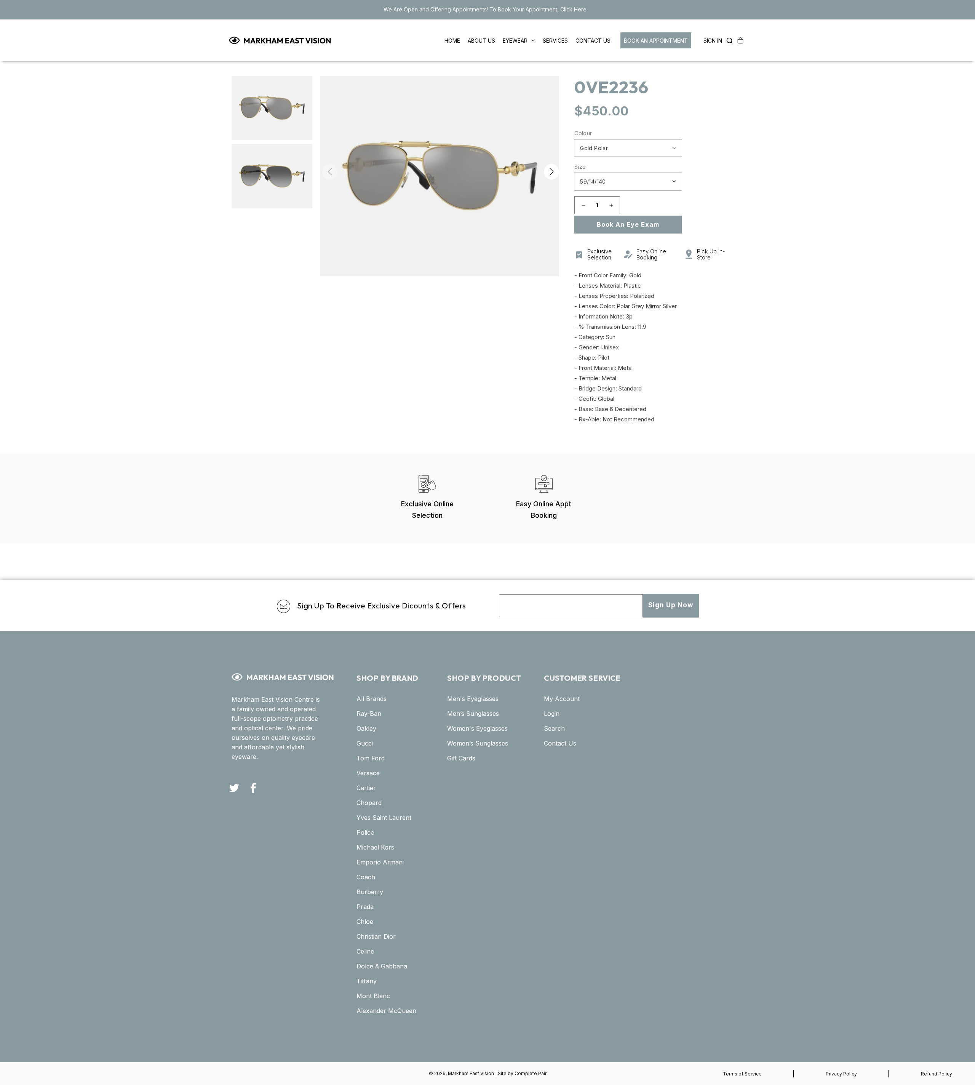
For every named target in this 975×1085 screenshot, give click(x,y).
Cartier (366, 787)
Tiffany (366, 981)
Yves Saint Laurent (383, 817)
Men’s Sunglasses (473, 713)
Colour (583, 133)
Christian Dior (376, 936)
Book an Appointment (656, 40)
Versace (368, 773)
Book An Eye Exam (628, 224)
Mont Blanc (373, 995)
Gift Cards (461, 758)
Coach (365, 877)
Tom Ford (370, 758)
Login (551, 713)
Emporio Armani (380, 862)
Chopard (369, 802)
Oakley (366, 728)
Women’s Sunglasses (477, 743)
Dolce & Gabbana (381, 966)
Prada (365, 906)
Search (554, 728)
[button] (727, 40)
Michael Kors (375, 847)
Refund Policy (936, 1074)
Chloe (364, 921)
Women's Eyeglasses (477, 728)
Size (580, 166)
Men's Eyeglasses (473, 698)
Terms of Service (742, 1074)
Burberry (369, 891)
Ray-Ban (368, 713)
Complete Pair (531, 1073)
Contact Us (560, 743)
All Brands (371, 698)
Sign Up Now (670, 605)
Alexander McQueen (386, 1010)
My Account (562, 698)
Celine (365, 951)
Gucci (364, 743)
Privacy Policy (841, 1074)
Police (365, 832)
